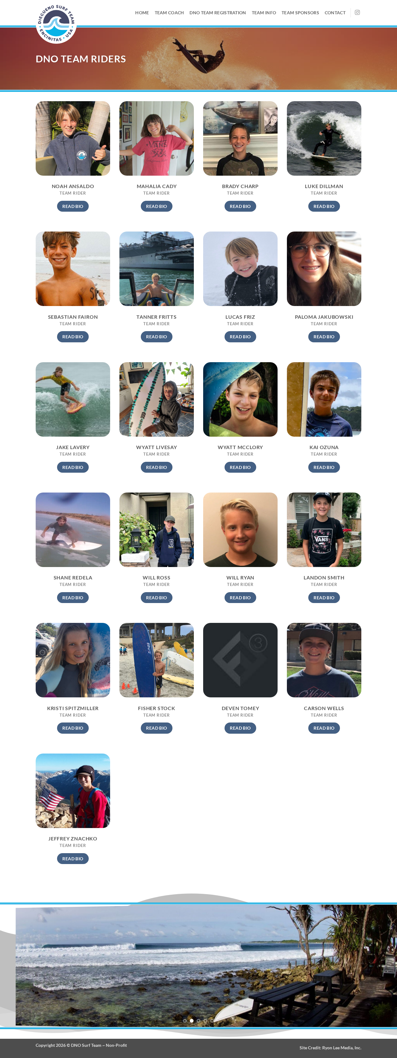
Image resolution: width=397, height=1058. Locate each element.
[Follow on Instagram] (357, 13)
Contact (335, 12)
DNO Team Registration (218, 12)
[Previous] (15, 965)
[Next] (381, 965)
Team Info (264, 12)
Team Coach (169, 12)
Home (142, 12)
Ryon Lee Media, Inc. (341, 1047)
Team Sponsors (300, 12)
